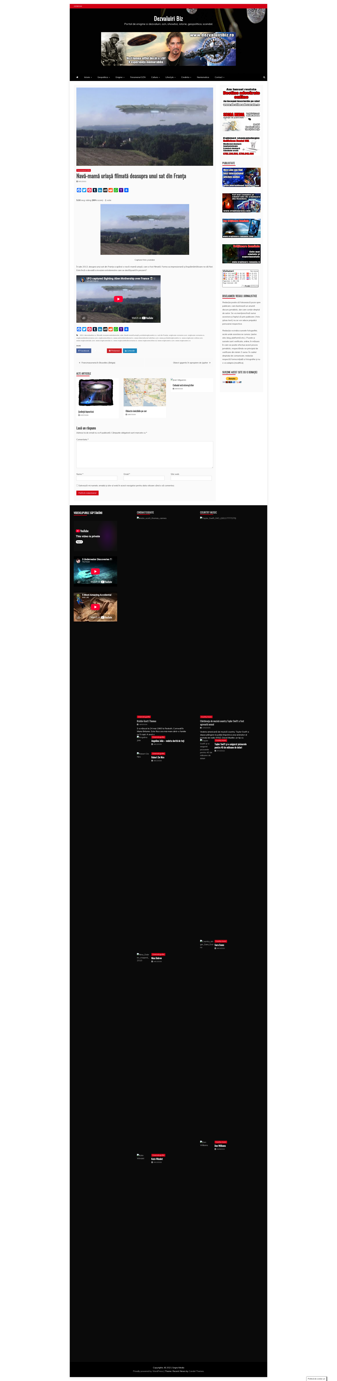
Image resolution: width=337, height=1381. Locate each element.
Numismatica (203, 77)
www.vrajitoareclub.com (85, 341)
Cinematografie (145, 512)
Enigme (119, 77)
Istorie (87, 77)
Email (127, 474)
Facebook (84, 350)
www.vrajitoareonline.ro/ (147, 341)
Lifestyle (169, 77)
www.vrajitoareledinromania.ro (125, 341)
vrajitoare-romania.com (178, 335)
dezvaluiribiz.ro (90, 335)
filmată (99, 335)
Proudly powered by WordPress (148, 1371)
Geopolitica (103, 77)
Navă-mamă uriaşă (131, 335)
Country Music (208, 512)
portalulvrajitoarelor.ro (148, 335)
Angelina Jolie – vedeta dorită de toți (167, 741)
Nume (79, 474)
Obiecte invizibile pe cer (136, 411)
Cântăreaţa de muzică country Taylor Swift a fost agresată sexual (222, 722)
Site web (175, 474)
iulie (121, 335)
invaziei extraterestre (111, 335)
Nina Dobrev (156, 958)
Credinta (185, 77)
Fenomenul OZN (137, 77)
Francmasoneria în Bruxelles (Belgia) (98, 362)
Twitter (100, 350)
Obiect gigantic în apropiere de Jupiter (190, 362)
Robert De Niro (157, 757)
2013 (81, 335)
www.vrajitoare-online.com (192, 338)
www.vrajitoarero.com (166, 341)
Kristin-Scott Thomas (146, 721)
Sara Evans (219, 945)
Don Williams (220, 1145)
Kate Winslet (157, 1159)
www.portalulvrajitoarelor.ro (170, 338)
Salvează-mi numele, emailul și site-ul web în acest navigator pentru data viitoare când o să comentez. (127, 485)
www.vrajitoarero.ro (183, 341)
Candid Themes (196, 1371)
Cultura (154, 77)
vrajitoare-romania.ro (196, 335)
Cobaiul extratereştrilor (183, 385)
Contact (218, 77)
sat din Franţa (162, 335)
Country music (206, 717)
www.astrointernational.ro (123, 338)
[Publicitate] (241, 186)
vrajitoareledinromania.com (87, 338)
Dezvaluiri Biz (168, 18)
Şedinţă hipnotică (86, 411)
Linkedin (131, 350)
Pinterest (115, 350)
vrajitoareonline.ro (105, 338)
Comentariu (82, 439)
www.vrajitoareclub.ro (104, 341)
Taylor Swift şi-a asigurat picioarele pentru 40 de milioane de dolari (231, 745)
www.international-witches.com (146, 338)
